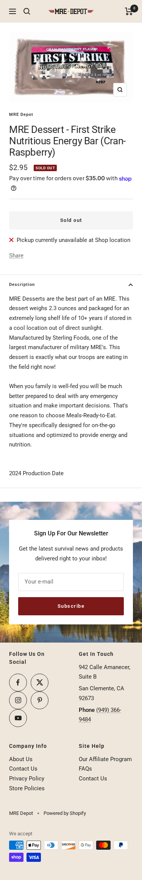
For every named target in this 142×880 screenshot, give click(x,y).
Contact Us (23, 768)
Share (16, 255)
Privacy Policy (26, 778)
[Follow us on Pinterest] (39, 700)
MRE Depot (21, 114)
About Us (21, 759)
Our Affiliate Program (105, 759)
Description (22, 284)
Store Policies (27, 788)
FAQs (85, 768)
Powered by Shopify (65, 813)
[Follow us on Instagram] (18, 700)
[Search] (26, 11)
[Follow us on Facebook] (18, 682)
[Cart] (129, 11)
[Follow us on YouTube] (18, 718)
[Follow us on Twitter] (39, 682)
